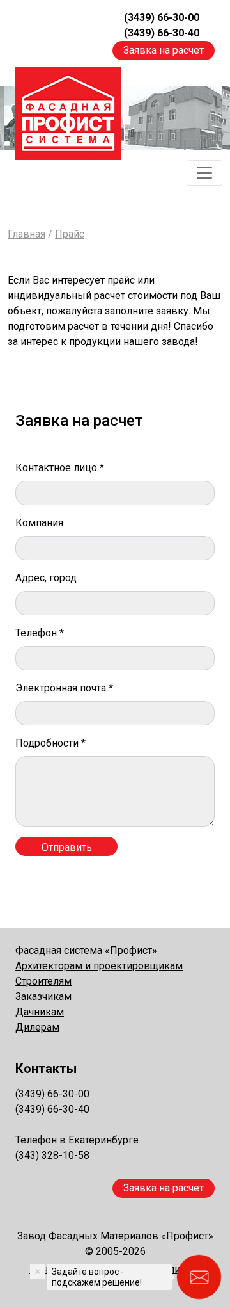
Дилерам (37, 1027)
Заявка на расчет (163, 50)
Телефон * (39, 633)
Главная (26, 234)
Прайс (69, 234)
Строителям (43, 981)
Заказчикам (43, 996)
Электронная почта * (64, 688)
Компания (39, 523)
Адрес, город (46, 578)
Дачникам (39, 1012)
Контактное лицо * (59, 468)
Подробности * (50, 743)
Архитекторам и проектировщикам (99, 966)
